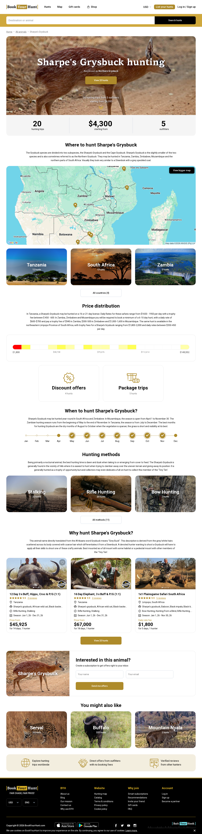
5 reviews (161, 598)
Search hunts (175, 20)
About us (64, 794)
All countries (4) (101, 293)
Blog (62, 797)
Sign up (191, 6)
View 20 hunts (101, 80)
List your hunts (164, 6)
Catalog (98, 797)
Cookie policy (100, 809)
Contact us (65, 805)
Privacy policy (101, 805)
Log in (181, 6)
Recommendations (137, 797)
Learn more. (131, 830)
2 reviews (32, 598)
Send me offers (100, 686)
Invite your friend (136, 801)
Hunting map (100, 794)
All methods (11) (101, 520)
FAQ (130, 809)
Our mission (66, 801)
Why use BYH (67, 809)
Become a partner (171, 801)
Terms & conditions (103, 801)
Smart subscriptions (138, 794)
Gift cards (133, 805)
